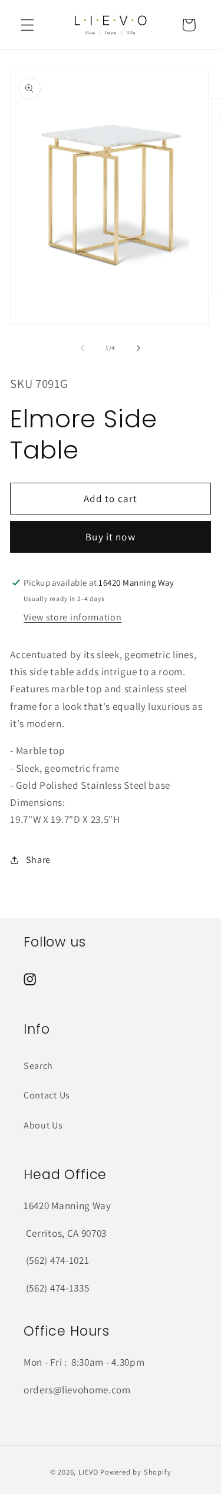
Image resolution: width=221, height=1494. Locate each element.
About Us (43, 1125)
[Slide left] (82, 348)
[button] (27, 25)
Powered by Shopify (135, 1472)
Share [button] (38, 860)
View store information (72, 617)
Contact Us (47, 1095)
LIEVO (88, 1472)
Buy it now (110, 536)
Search (38, 1066)
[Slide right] (138, 348)
